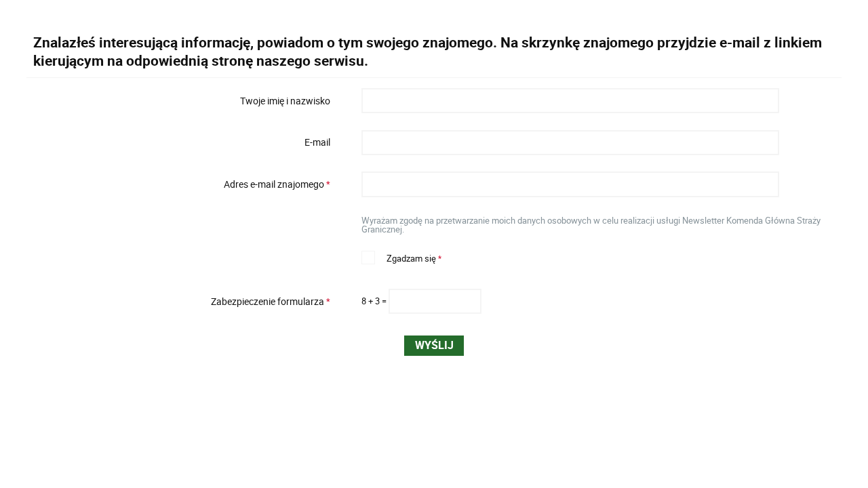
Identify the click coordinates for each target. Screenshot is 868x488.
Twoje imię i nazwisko (285, 100)
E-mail (317, 142)
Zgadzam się (401, 257)
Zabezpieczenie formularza (182, 301)
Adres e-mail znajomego (182, 184)
